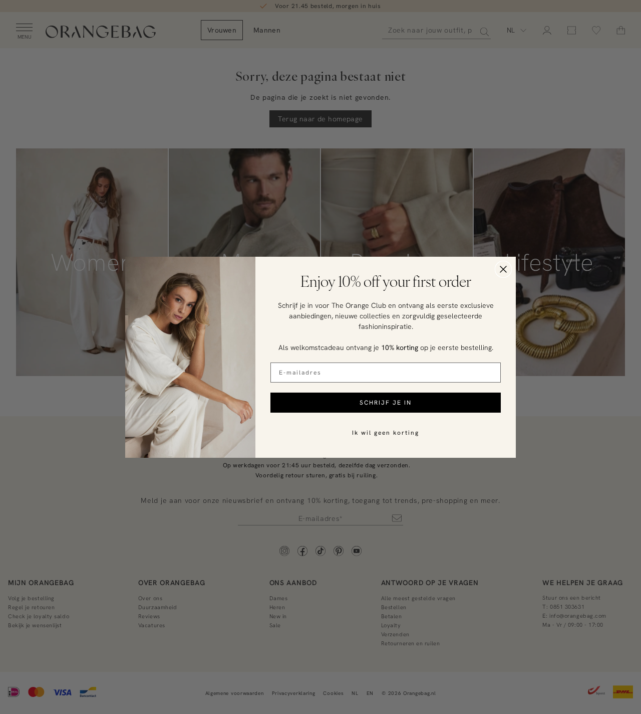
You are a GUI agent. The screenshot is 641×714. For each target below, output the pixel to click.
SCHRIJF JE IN (386, 402)
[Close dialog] (503, 269)
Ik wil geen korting (385, 432)
